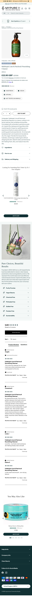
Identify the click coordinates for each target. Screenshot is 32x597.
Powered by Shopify (15, 591)
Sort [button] (6, 339)
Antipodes (8, 26)
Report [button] (21, 375)
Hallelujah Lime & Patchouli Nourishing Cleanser (12, 27)
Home (3, 26)
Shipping (11, 78)
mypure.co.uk (8, 591)
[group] (16, 325)
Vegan (22, 90)
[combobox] (16, 13)
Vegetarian (9, 90)
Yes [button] (18, 375)
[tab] (13, 345)
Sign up (7, 3)
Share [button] (25, 375)
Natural (8, 94)
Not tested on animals (13, 98)
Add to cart (21, 113)
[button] (16, 86)
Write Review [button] (16, 332)
